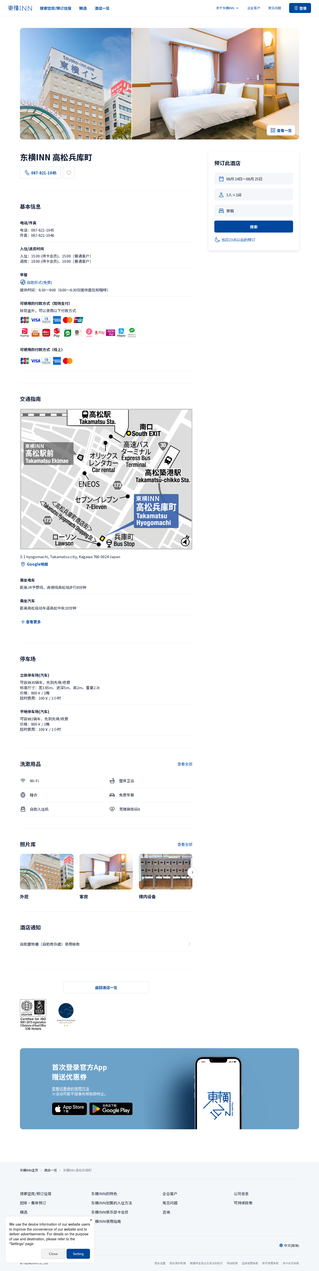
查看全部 (184, 763)
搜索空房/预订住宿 (55, 8)
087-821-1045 (44, 172)
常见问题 (274, 7)
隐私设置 (160, 1263)
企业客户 (253, 7)
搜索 (253, 226)
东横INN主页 (29, 1170)
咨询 (166, 1212)
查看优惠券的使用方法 (70, 1088)
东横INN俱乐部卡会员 (109, 1212)
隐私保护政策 (177, 1263)
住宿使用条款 (250, 1263)
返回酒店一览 (106, 987)
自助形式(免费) (39, 282)
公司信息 (241, 1193)
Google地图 (37, 564)
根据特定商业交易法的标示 (206, 1263)
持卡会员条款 (291, 1263)
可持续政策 (243, 1202)
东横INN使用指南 (106, 1221)
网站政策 (232, 1263)
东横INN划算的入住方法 (111, 1202)
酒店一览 (102, 8)
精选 (83, 8)
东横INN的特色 (104, 1193)
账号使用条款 (270, 1263)
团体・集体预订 (33, 1202)
